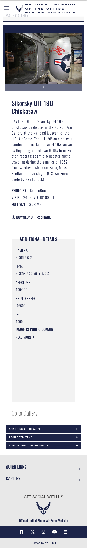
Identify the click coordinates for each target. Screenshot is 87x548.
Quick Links (16, 467)
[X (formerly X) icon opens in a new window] (33, 532)
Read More (24, 337)
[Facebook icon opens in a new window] (21, 532)
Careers (13, 478)
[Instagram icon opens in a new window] (43, 532)
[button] (6, 8)
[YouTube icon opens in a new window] (54, 532)
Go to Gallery (25, 412)
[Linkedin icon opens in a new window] (66, 532)
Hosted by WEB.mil (43, 542)
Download (24, 217)
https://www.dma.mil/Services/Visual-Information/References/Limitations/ (40, 394)
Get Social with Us (43, 497)
